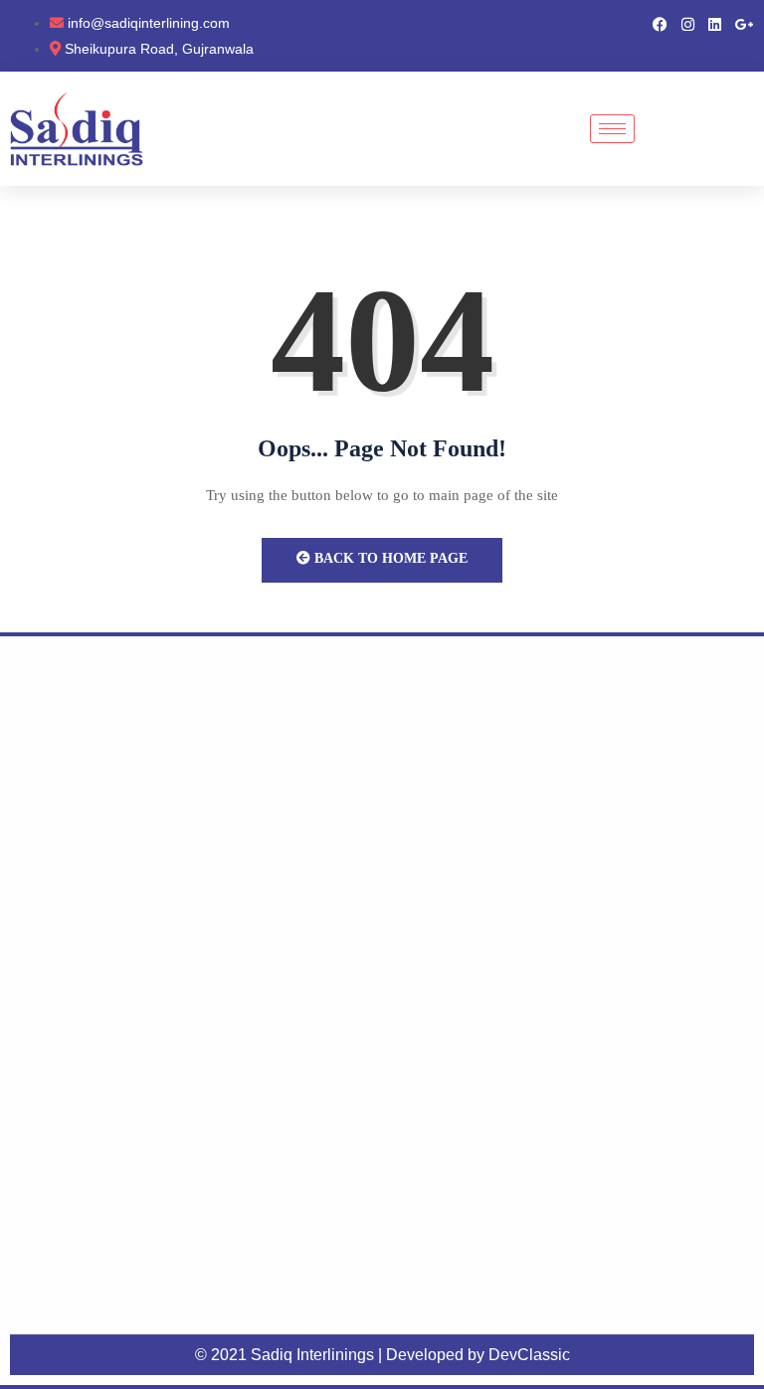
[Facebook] (660, 23)
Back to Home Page (389, 558)
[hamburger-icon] (612, 128)
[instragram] (687, 23)
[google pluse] (744, 23)
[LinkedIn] (714, 23)
